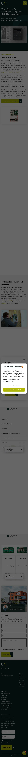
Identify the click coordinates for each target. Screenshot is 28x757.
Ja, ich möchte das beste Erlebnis (14, 389)
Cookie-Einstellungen (14, 385)
